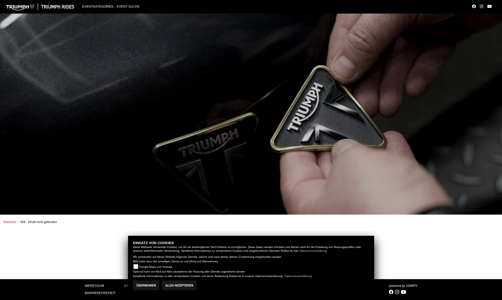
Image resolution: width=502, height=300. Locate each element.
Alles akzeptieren (179, 285)
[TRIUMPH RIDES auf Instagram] (483, 7)
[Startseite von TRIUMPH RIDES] (20, 7)
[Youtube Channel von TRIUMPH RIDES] (491, 7)
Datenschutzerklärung (313, 250)
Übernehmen (146, 285)
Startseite (9, 222)
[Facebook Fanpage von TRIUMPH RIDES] (476, 7)
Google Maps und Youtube (155, 266)
